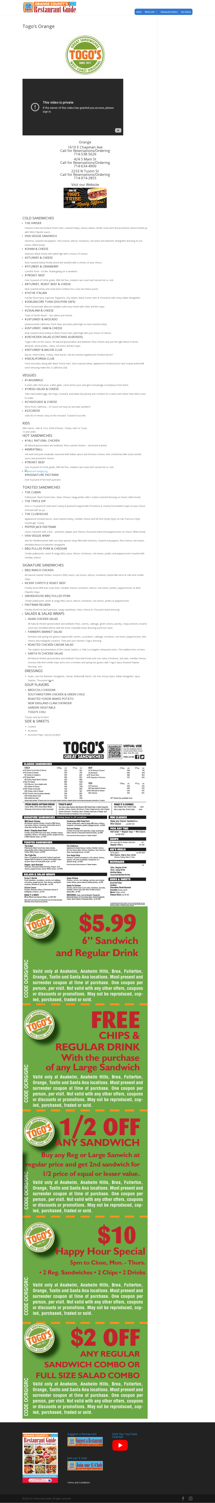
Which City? (150, 11)
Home (139, 11)
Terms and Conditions (78, 1482)
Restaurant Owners (169, 11)
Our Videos (186, 11)
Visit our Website (85, 184)
